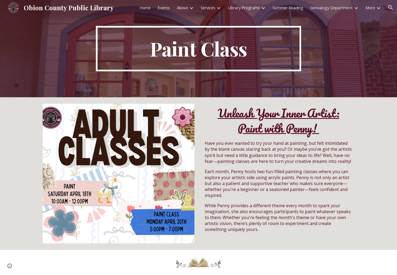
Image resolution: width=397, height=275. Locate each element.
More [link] (370, 7)
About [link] (182, 7)
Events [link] (164, 7)
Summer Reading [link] (287, 7)
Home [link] (145, 7)
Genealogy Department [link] (331, 7)
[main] (198, 48)
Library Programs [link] (244, 7)
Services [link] (208, 7)
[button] (390, 7)
